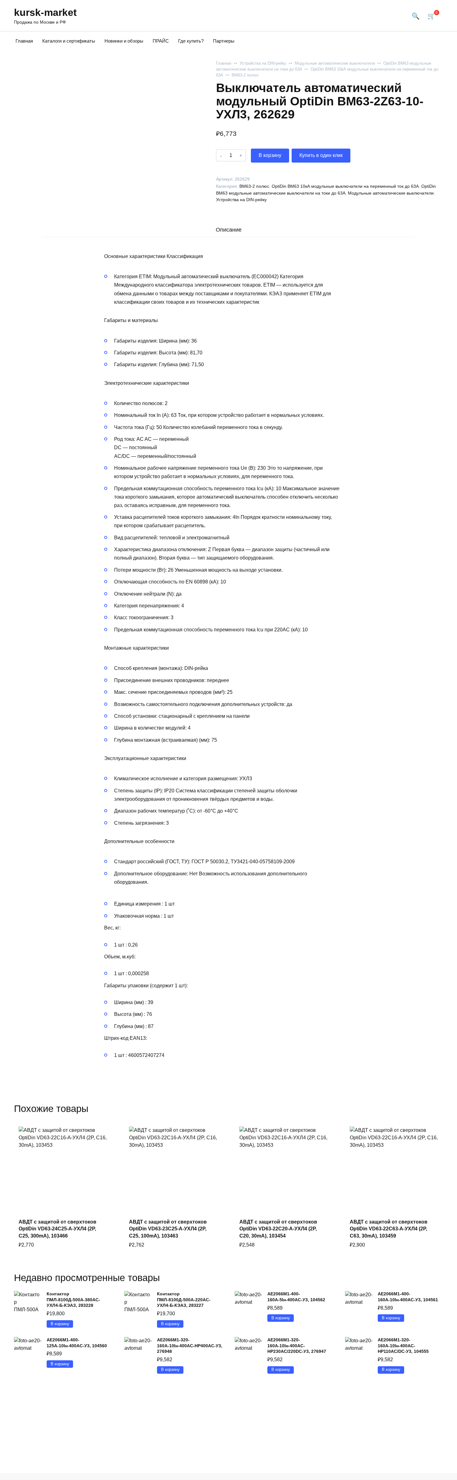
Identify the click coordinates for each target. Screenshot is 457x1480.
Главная (24, 41)
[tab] (228, 229)
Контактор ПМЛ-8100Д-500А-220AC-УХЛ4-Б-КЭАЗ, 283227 (183, 1299)
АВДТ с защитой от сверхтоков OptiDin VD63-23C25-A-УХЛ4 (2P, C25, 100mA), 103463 (168, 1228)
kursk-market (45, 12)
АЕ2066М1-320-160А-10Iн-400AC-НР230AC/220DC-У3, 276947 (296, 1345)
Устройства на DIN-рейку (263, 63)
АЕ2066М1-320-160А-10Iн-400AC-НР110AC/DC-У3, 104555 (403, 1345)
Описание (229, 230)
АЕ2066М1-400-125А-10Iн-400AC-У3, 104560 (77, 1342)
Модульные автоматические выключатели (335, 63)
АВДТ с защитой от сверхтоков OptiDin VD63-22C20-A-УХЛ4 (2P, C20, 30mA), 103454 (278, 1228)
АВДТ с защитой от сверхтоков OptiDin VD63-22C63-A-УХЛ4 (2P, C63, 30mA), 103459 (388, 1228)
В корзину (270, 155)
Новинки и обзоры (123, 41)
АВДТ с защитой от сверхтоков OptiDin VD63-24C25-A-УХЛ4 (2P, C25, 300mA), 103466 (57, 1228)
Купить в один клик (321, 155)
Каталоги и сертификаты (68, 41)
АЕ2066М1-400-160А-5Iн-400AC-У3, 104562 (296, 1296)
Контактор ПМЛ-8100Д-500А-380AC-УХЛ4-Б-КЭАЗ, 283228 (73, 1299)
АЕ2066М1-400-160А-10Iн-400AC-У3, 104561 (408, 1296)
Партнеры (223, 41)
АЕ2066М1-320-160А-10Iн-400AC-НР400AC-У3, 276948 (189, 1345)
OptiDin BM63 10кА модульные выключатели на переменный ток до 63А (345, 186)
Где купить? (191, 41)
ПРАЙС (161, 41)
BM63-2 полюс (245, 75)
